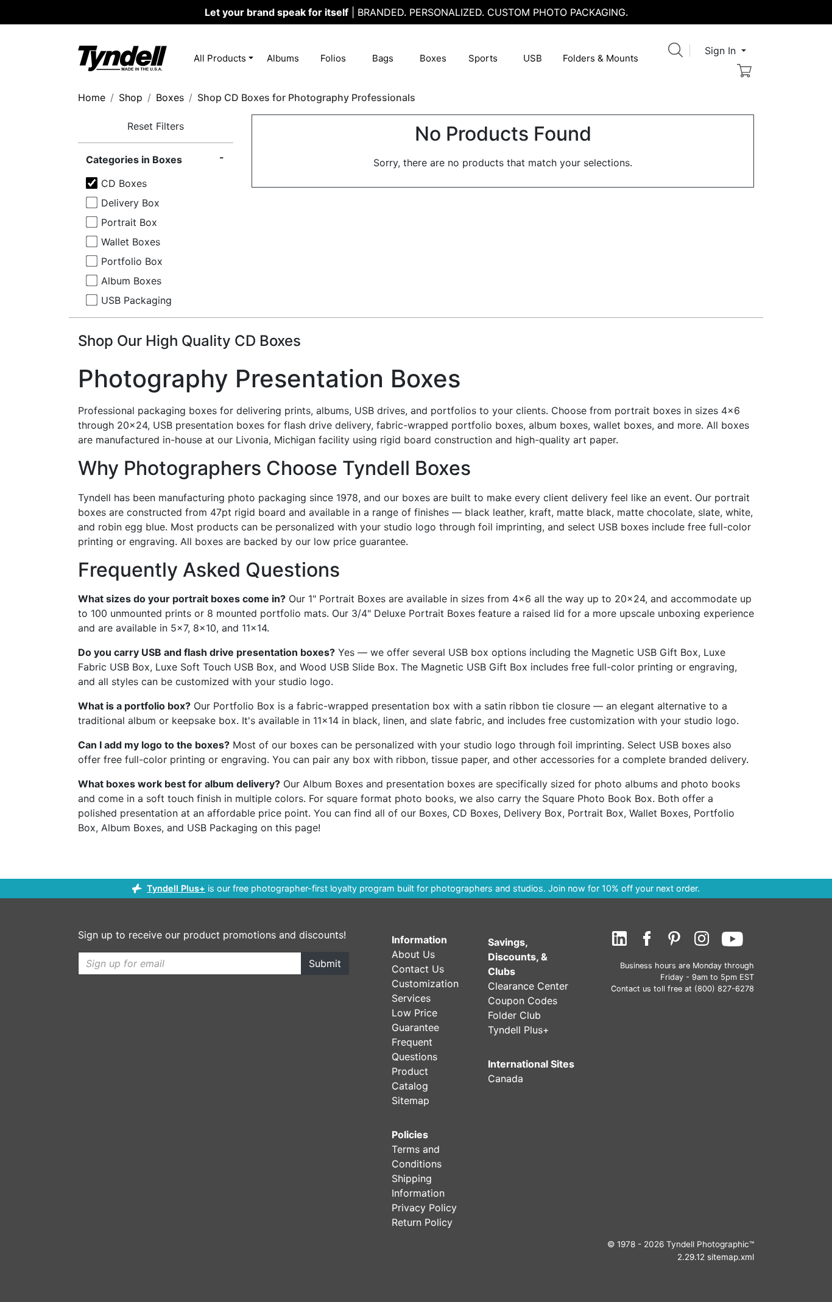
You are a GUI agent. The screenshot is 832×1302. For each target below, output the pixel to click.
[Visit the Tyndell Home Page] (122, 57)
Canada (505, 1078)
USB (532, 58)
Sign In (722, 50)
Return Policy (422, 1222)
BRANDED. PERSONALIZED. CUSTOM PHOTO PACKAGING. (416, 12)
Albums (283, 58)
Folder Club (514, 1015)
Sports (483, 58)
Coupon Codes (522, 1000)
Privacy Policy (424, 1208)
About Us (413, 954)
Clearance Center (528, 986)
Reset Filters (155, 126)
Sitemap (410, 1100)
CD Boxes (124, 183)
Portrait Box (129, 222)
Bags (382, 58)
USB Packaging (136, 300)
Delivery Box (130, 203)
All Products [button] (220, 58)
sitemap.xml (730, 1257)
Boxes (433, 58)
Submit (325, 963)
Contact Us (418, 969)
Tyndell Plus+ (176, 888)
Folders (600, 58)
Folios (333, 58)
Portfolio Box (132, 261)
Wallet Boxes (130, 242)
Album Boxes (131, 281)
